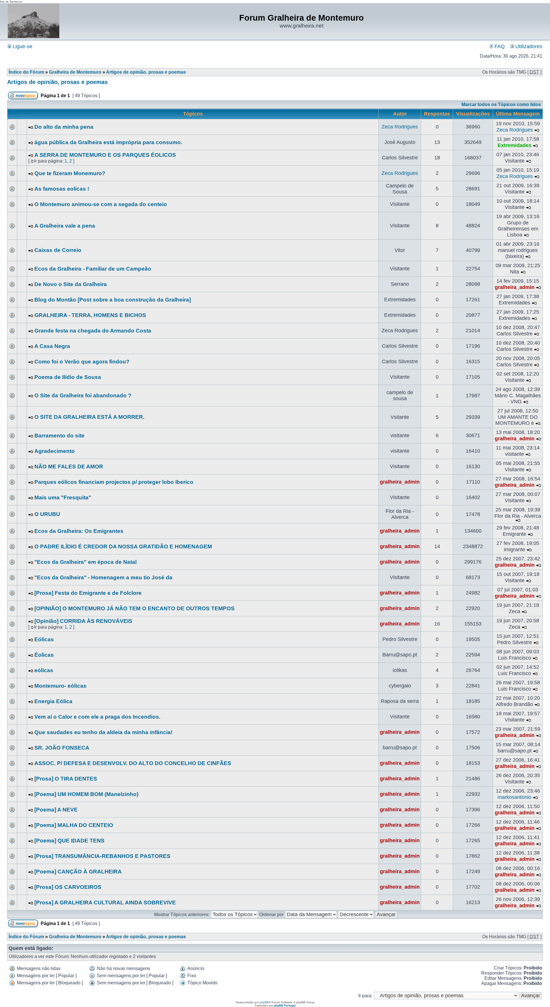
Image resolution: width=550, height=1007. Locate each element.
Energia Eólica (53, 701)
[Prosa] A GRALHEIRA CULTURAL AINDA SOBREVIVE (105, 903)
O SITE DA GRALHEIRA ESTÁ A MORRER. (89, 417)
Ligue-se (21, 46)
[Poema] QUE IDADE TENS (69, 841)
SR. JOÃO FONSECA (61, 748)
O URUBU (47, 514)
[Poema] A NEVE (56, 810)
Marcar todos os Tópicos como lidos (501, 104)
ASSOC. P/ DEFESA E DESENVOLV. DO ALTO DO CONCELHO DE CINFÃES (132, 763)
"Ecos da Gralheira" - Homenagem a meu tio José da (103, 577)
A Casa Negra (52, 346)
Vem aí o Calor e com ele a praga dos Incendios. (97, 717)
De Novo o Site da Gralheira (70, 284)
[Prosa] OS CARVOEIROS (67, 887)
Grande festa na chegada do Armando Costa (92, 331)
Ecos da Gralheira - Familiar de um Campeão (92, 269)
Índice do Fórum (26, 72)
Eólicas (44, 639)
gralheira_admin (515, 287)
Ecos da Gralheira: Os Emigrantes (78, 531)
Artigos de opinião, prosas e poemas (146, 72)
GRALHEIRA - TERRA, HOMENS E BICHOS (90, 315)
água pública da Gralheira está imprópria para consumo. (108, 142)
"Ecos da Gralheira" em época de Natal (85, 562)
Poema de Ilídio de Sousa (67, 377)
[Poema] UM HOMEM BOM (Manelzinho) (86, 794)
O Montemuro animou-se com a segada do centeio (100, 204)
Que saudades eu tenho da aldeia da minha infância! (103, 732)
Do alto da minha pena (63, 127)
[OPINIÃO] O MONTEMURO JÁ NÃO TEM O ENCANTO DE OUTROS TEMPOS (134, 608)
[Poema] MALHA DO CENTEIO (73, 825)
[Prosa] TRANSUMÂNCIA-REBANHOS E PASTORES (102, 856)
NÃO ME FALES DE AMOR (68, 467)
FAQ (499, 46)
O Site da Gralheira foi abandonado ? (82, 395)
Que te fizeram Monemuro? (69, 173)
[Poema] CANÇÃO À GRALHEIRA (78, 872)
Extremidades (514, 145)
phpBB (264, 1002)
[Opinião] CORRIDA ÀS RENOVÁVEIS (83, 621)
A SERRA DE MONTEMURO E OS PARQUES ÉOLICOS (105, 155)
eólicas (43, 670)
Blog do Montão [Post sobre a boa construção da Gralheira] (112, 300)
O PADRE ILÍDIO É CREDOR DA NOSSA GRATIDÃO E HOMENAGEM (123, 546)
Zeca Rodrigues (400, 127)
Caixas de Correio (57, 250)
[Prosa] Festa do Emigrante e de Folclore (88, 593)
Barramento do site (59, 436)
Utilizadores (528, 46)
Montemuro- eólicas (60, 686)
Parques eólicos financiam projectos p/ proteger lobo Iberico (113, 482)
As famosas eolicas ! (61, 189)
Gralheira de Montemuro (75, 72)
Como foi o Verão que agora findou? (81, 362)
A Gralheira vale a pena (64, 226)
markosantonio (514, 797)
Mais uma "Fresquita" (62, 497)
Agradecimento (54, 451)
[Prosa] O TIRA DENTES (65, 779)
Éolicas (44, 655)
